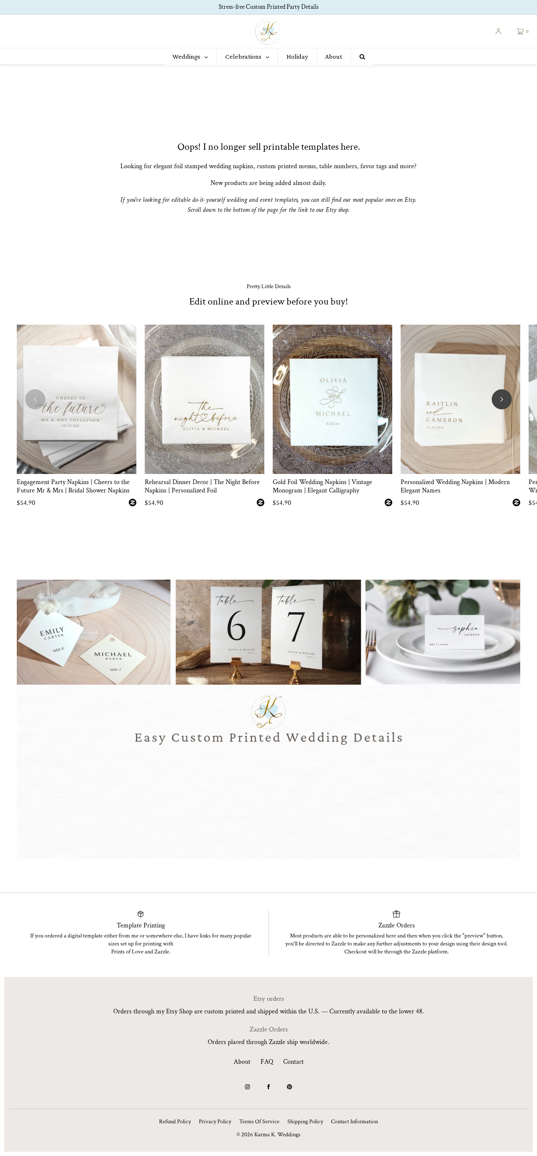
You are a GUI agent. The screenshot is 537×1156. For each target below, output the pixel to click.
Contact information (354, 1121)
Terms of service (259, 1121)
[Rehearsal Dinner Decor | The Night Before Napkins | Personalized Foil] (204, 399)
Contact (293, 1061)
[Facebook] (268, 1087)
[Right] (502, 399)
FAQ (267, 1061)
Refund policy (175, 1121)
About (242, 1061)
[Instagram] (247, 1087)
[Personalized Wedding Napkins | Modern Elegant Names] (460, 399)
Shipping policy (305, 1121)
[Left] (35, 399)
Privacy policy (215, 1121)
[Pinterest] (289, 1087)
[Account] (498, 31)
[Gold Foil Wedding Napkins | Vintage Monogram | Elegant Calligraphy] (332, 399)
